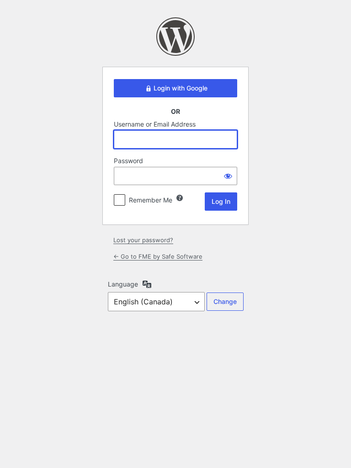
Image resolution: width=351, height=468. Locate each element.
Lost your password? (143, 240)
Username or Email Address (155, 124)
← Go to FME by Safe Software (157, 256)
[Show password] (228, 176)
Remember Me (150, 200)
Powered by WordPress (175, 36)
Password (128, 161)
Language (123, 284)
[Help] (179, 197)
